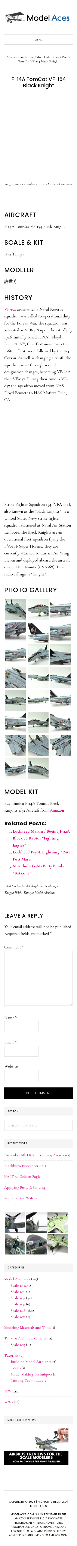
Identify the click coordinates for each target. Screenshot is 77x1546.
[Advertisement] (38, 135)
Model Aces (38, 17)
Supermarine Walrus (20, 1198)
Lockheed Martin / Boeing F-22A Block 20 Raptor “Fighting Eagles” (41, 838)
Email (10, 1042)
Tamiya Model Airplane (39, 892)
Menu (38, 40)
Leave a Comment (60, 184)
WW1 (8, 1391)
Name (10, 1017)
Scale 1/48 (18, 1310)
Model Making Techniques (31, 1374)
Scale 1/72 (51, 886)
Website (11, 1066)
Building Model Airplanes (31, 1361)
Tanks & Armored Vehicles (25, 1338)
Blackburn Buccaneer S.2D (25, 1165)
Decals (16, 1367)
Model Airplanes (32, 886)
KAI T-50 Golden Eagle (22, 1176)
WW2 (8, 1402)
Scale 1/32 (18, 1297)
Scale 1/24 (18, 1291)
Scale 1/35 (18, 1304)
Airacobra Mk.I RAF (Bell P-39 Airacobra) (37, 1155)
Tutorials (11, 1355)
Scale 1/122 (19, 1285)
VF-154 (10, 309)
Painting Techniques (27, 1380)
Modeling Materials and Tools (27, 1327)
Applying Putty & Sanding (25, 1187)
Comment (14, 947)
